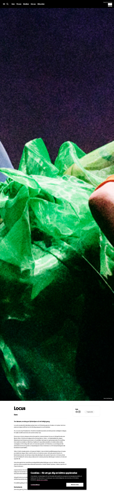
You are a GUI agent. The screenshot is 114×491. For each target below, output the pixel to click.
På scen (19, 4)
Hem (13, 4)
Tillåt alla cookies (75, 484)
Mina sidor (41, 4)
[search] (7, 4)
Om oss (33, 4)
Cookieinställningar (35, 484)
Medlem (26, 4)
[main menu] (4, 4)
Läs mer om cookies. (42, 480)
